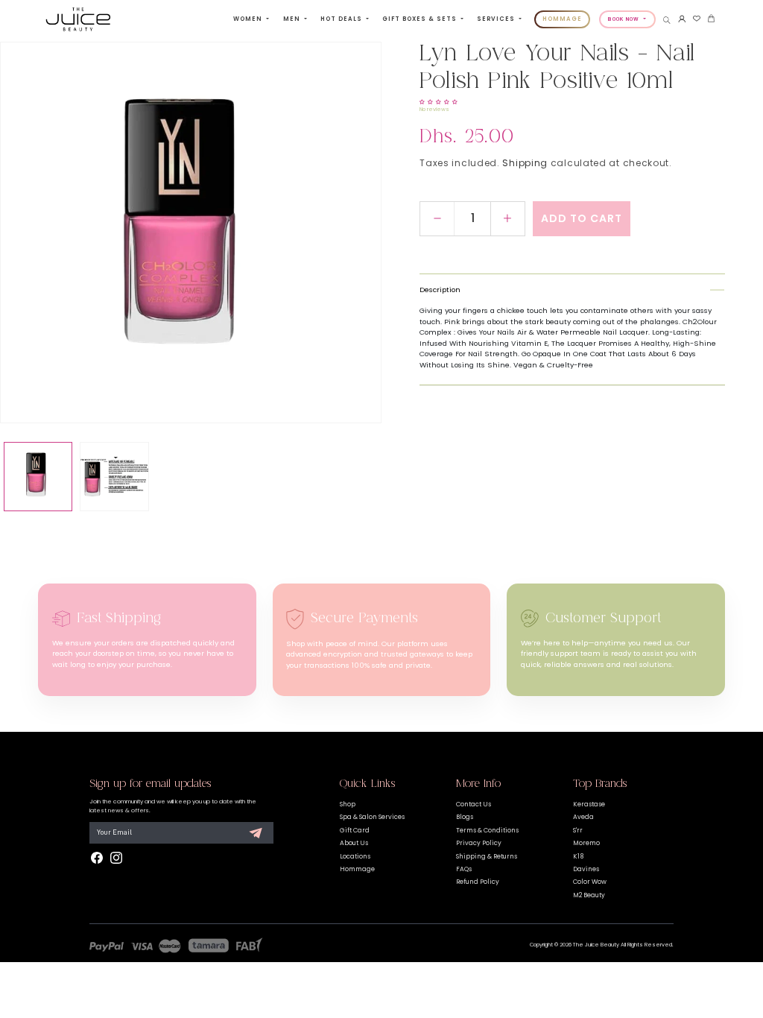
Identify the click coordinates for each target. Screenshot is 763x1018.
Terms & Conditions (487, 830)
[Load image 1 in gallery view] (38, 476)
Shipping (525, 163)
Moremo (586, 842)
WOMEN (249, 19)
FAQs (464, 868)
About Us (354, 842)
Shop (347, 804)
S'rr (578, 830)
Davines (586, 868)
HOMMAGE (562, 19)
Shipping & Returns (486, 856)
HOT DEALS (342, 19)
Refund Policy (477, 881)
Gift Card (355, 830)
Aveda (583, 816)
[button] (667, 20)
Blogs (464, 816)
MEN (293, 19)
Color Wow (590, 881)
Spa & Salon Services (372, 816)
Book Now (625, 19)
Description (440, 289)
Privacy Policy (478, 842)
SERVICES (497, 19)
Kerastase (589, 804)
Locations (355, 856)
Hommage (357, 868)
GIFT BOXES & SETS (420, 19)
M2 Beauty (589, 895)
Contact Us (473, 804)
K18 (578, 856)
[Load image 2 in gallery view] (114, 476)
